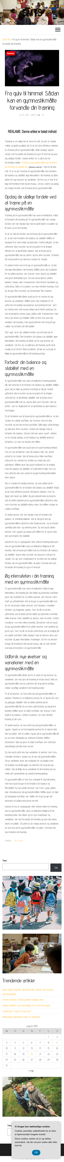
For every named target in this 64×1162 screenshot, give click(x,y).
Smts (32, 12)
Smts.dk (6, 39)
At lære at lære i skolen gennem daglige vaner (23, 999)
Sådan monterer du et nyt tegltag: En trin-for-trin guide (26, 1005)
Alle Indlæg (18, 840)
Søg (4, 860)
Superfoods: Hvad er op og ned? (16, 1011)
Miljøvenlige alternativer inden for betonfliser (21, 1016)
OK (36, 1152)
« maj (30, 1070)
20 (32, 1054)
